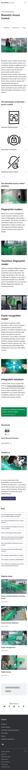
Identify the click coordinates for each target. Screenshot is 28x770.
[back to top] (25, 751)
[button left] (2, 28)
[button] (14, 120)
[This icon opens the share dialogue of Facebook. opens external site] (9, 706)
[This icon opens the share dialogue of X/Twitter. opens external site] (19, 706)
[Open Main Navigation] (25, 3)
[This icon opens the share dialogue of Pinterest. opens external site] (23, 706)
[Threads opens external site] (14, 706)
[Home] (7, 2)
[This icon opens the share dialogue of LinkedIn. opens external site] (4, 706)
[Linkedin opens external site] (3, 744)
